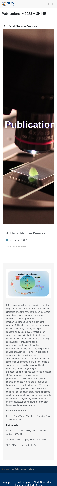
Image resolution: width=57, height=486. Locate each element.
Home (6, 469)
